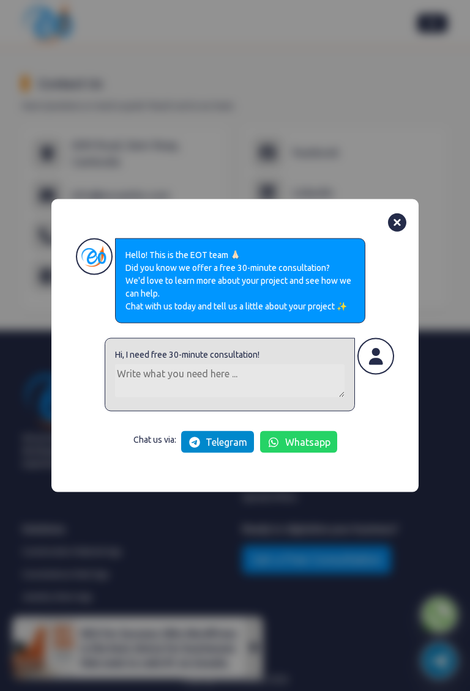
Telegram (226, 442)
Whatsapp (307, 442)
